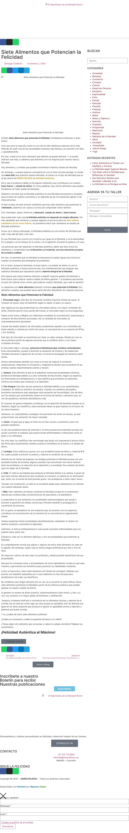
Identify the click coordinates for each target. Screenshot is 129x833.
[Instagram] (9, 42)
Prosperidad (98, 127)
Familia (95, 100)
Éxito (94, 97)
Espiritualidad (98, 94)
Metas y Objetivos (101, 118)
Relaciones (97, 130)
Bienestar (96, 76)
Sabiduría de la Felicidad (104, 136)
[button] (64, 38)
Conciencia (97, 79)
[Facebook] (3, 42)
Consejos (96, 82)
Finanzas (96, 109)
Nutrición (96, 121)
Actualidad (97, 73)
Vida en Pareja (99, 148)
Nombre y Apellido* (9, 798)
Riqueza (96, 133)
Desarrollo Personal (101, 88)
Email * (3, 814)
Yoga (94, 151)
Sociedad (96, 142)
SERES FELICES (24, 178)
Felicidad (96, 103)
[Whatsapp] (16, 42)
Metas (95, 115)
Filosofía (96, 106)
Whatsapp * (5, 806)
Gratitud (96, 112)
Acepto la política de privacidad (17, 822)
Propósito (97, 124)
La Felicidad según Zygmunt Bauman (109, 169)
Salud (95, 139)
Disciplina (97, 91)
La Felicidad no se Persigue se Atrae (109, 184)
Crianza (96, 85)
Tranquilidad (98, 145)
